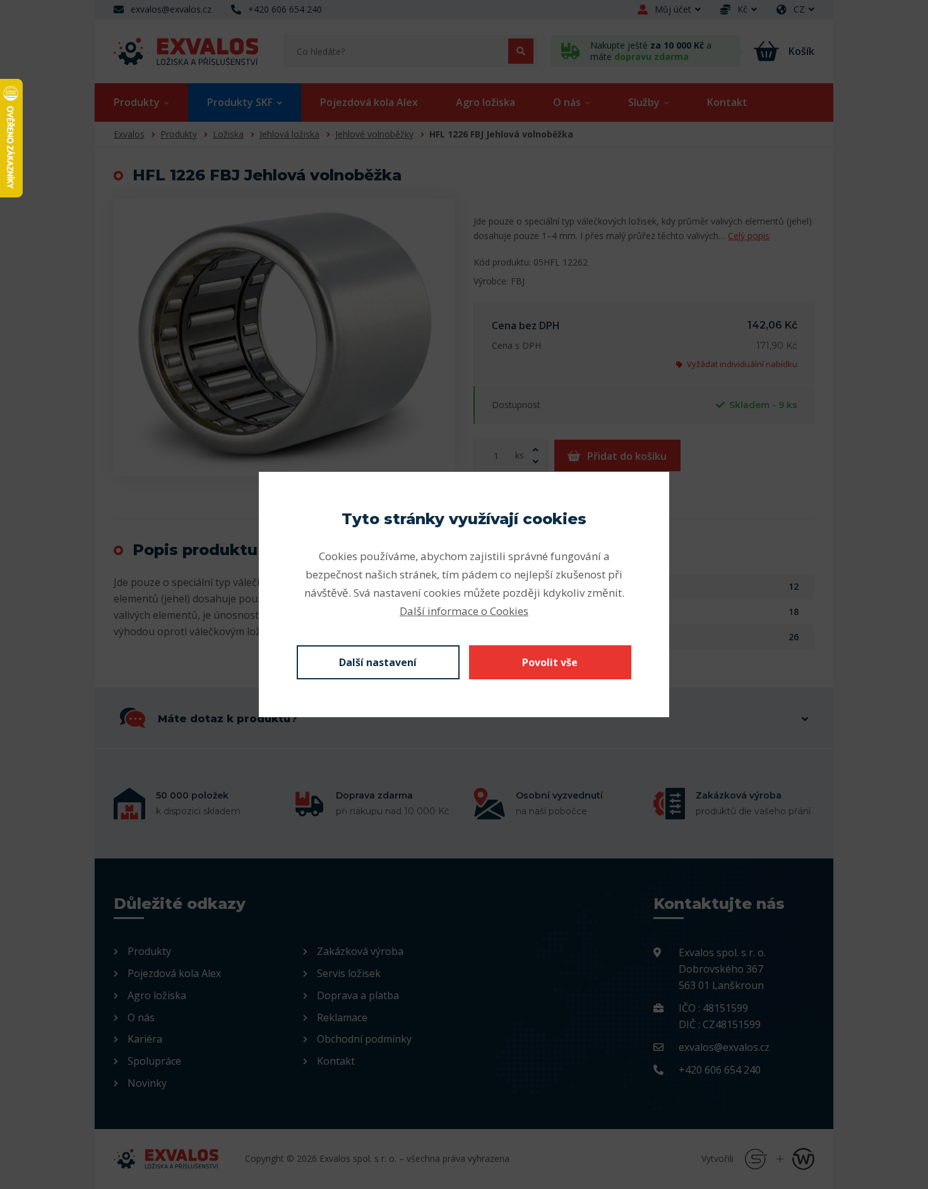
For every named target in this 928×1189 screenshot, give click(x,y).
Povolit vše (550, 662)
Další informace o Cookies (464, 611)
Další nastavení (378, 662)
